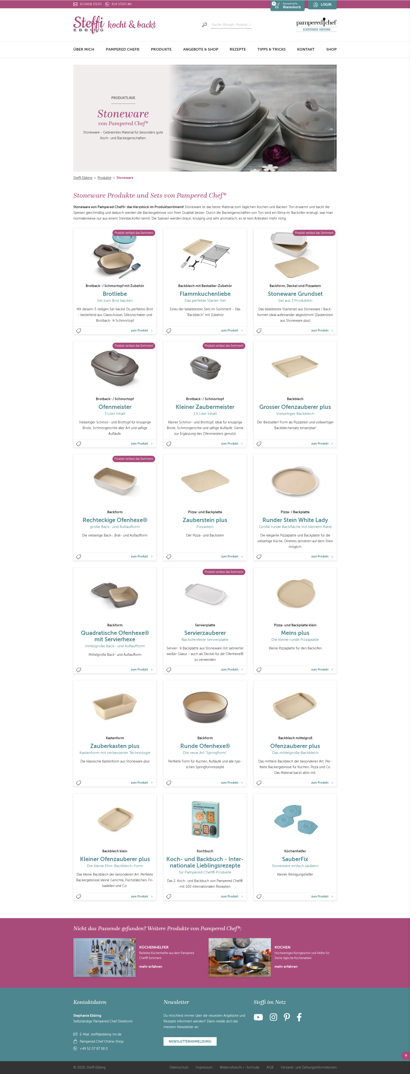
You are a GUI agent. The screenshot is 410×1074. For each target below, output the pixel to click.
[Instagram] (273, 1019)
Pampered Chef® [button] (123, 49)
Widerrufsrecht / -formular (240, 1067)
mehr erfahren (150, 967)
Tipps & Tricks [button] (271, 49)
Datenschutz (179, 1067)
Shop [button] (331, 49)
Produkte (104, 178)
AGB (270, 1067)
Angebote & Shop (200, 49)
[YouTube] (260, 1019)
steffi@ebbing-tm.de (106, 1034)
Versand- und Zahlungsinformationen (309, 1067)
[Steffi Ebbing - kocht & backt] (114, 24)
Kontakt (306, 49)
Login (326, 4)
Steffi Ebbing (82, 178)
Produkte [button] (161, 49)
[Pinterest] (287, 1019)
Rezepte (238, 49)
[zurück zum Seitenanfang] (405, 1056)
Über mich (83, 49)
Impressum (204, 1067)
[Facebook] (299, 1019)
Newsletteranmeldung (190, 1041)
